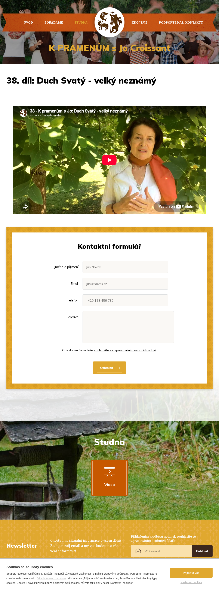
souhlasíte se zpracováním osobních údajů (125, 350)
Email (74, 284)
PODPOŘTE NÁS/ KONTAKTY (181, 22)
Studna (80, 22)
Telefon (72, 300)
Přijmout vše (191, 572)
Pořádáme (53, 22)
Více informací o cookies (51, 578)
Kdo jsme (139, 22)
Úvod (28, 22)
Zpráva (73, 317)
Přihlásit (202, 551)
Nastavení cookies (191, 582)
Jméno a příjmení (66, 267)
